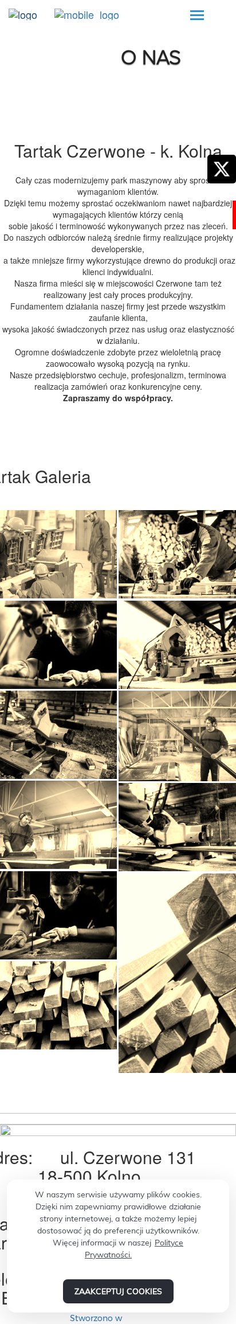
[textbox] (118, 277)
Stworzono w (97, 1318)
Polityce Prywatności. (134, 1248)
